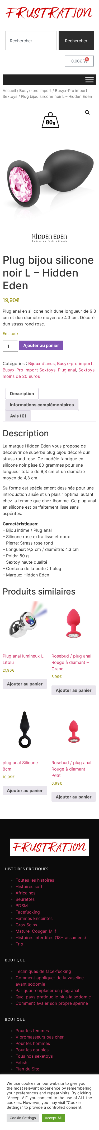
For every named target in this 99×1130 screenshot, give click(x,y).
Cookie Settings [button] (23, 1118)
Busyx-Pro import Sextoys (29, 370)
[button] (87, 112)
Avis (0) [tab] (18, 415)
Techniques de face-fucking (43, 971)
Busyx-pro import (35, 90)
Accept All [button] (53, 1118)
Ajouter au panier (41, 345)
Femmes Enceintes (34, 918)
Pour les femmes (32, 1030)
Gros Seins (26, 924)
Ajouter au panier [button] (25, 684)
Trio (19, 944)
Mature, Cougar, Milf (36, 931)
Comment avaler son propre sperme (52, 1003)
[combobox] (30, 40)
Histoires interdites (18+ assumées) (51, 937)
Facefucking (28, 912)
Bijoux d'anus (41, 363)
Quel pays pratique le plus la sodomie (53, 996)
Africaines (25, 892)
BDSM (22, 905)
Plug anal (67, 370)
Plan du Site (27, 1069)
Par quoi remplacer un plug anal (47, 990)
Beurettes (25, 899)
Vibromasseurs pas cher (40, 1037)
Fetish (21, 1062)
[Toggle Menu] (89, 79)
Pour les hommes (33, 1043)
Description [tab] (22, 393)
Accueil (9, 90)
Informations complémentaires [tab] (42, 404)
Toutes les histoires (35, 880)
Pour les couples (32, 1049)
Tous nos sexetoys (34, 1056)
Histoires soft (29, 886)
